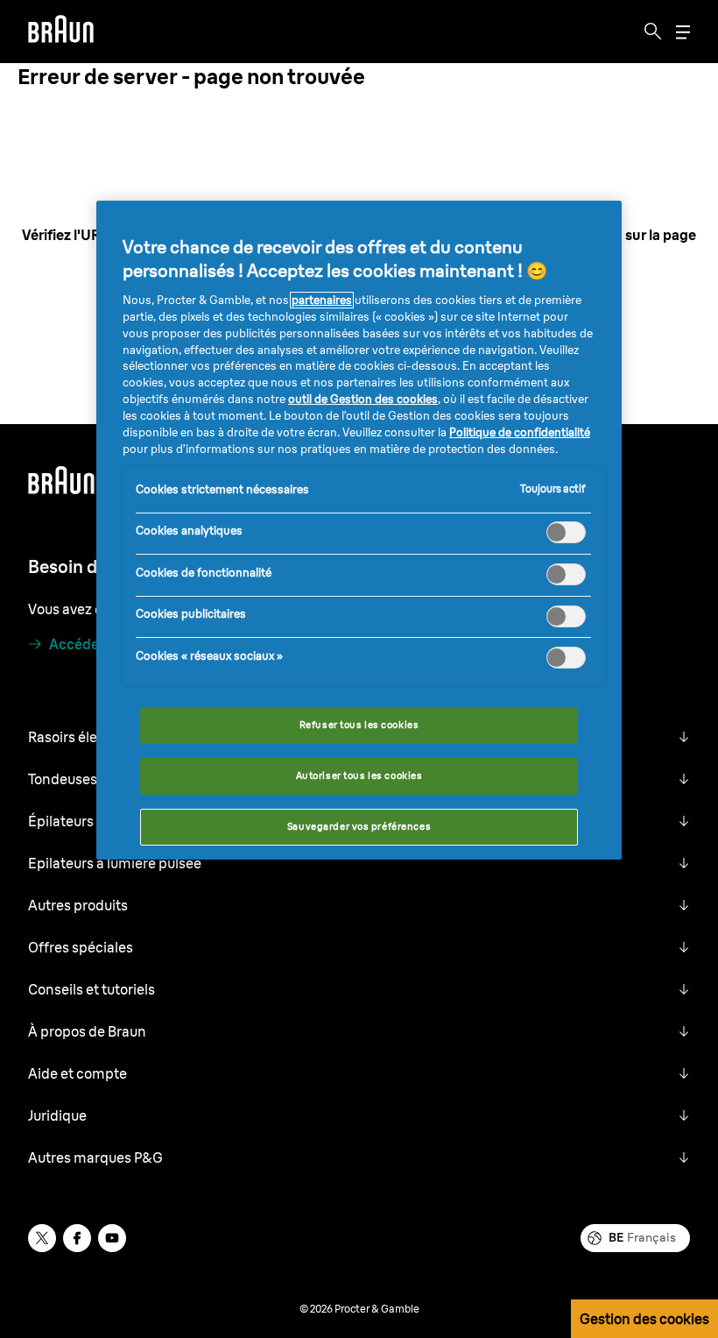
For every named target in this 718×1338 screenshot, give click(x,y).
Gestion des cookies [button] (644, 1318)
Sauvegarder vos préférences (359, 826)
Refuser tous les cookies (359, 725)
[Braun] (61, 31)
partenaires (322, 300)
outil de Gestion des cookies (363, 399)
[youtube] (112, 1238)
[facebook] (77, 1238)
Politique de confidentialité (519, 432)
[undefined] (61, 31)
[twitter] (42, 1238)
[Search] (653, 31)
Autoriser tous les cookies (359, 775)
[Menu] (683, 32)
